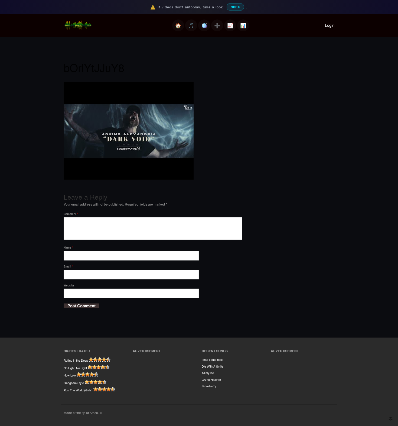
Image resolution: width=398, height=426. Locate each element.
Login (329, 25)
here (235, 7)
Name (68, 247)
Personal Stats (230, 25)
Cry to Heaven (211, 379)
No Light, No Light (75, 368)
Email (68, 266)
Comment (71, 214)
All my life (208, 373)
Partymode (204, 25)
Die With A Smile (212, 366)
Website (69, 285)
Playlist (191, 25)
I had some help (212, 359)
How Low (70, 375)
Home (178, 25)
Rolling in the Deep (76, 360)
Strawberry (209, 386)
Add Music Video (217, 25)
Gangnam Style (74, 383)
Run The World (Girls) (78, 390)
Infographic (243, 25)
